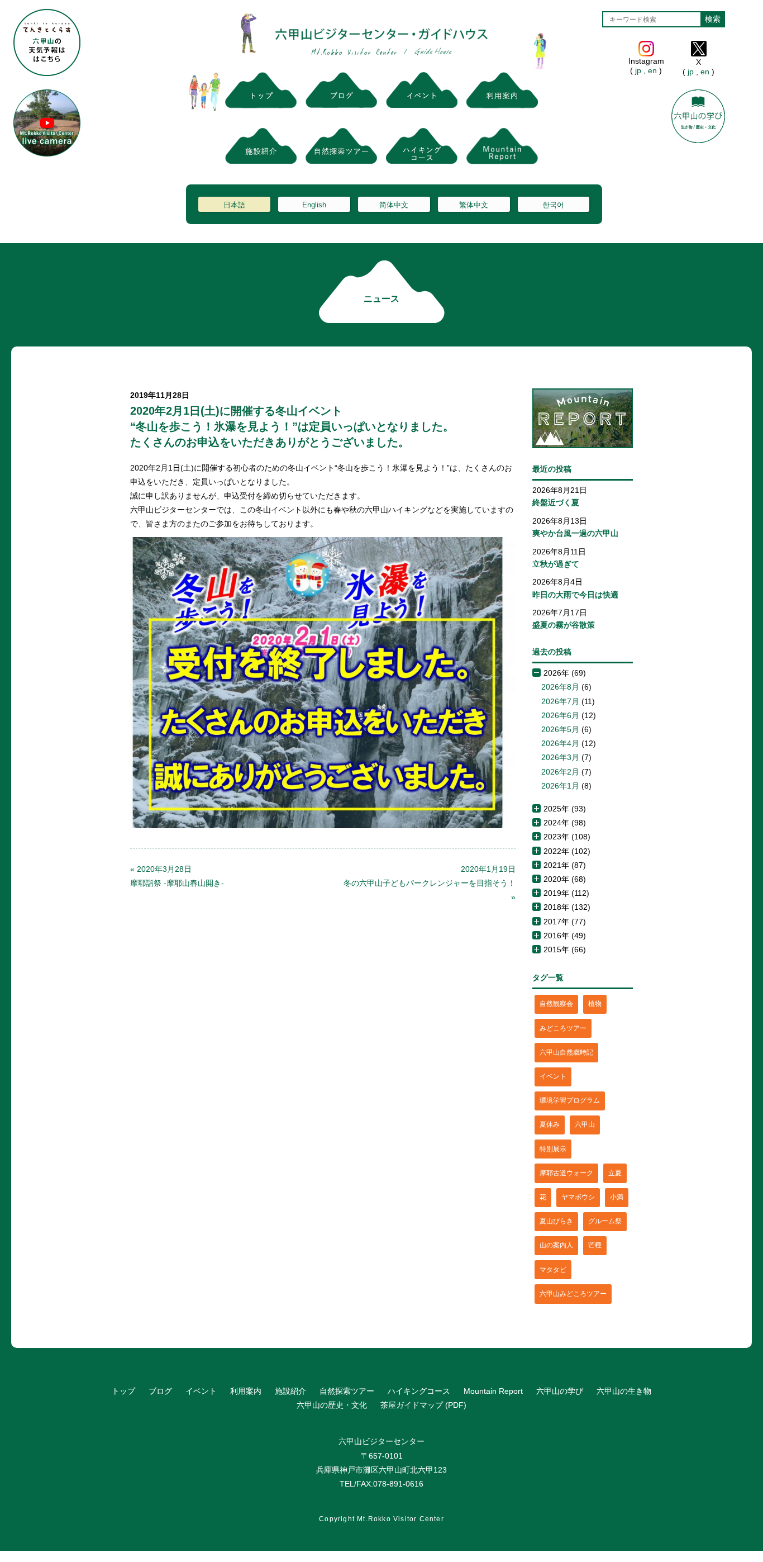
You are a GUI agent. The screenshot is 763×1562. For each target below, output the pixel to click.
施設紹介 (290, 1391)
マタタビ (553, 1270)
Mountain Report (493, 1391)
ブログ (160, 1391)
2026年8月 (560, 686)
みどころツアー (563, 1028)
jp (638, 70)
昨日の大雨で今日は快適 (575, 594)
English (314, 205)
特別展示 (553, 1149)
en (652, 70)
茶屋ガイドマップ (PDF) (423, 1404)
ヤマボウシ (578, 1197)
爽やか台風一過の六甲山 (575, 533)
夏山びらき (556, 1221)
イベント (553, 1076)
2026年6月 (560, 715)
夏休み (550, 1124)
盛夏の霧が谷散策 (563, 624)
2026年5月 (560, 729)
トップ (123, 1391)
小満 (616, 1197)
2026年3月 (560, 757)
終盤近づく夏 (555, 502)
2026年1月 (560, 785)
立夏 (615, 1173)
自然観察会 (556, 1004)
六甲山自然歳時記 (566, 1052)
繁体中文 (473, 205)
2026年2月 (560, 771)
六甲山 (585, 1124)
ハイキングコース (419, 1391)
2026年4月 (560, 743)
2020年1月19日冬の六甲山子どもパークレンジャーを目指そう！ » (430, 883)
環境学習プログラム (570, 1100)
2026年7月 (560, 701)
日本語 (234, 205)
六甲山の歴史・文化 (332, 1404)
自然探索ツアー (346, 1391)
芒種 (595, 1245)
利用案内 (245, 1391)
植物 (595, 1004)
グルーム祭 (605, 1221)
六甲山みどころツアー (573, 1294)
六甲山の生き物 (624, 1391)
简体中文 (393, 205)
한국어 (553, 205)
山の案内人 (556, 1245)
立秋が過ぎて (555, 563)
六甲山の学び (559, 1391)
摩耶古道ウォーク (566, 1173)
